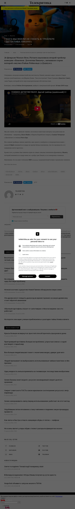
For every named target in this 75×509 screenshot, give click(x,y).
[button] (37, 254)
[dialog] (37, 254)
